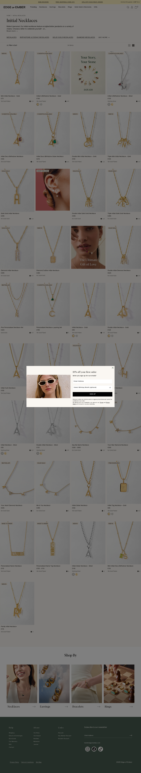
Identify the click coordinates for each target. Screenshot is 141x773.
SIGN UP (93, 394)
